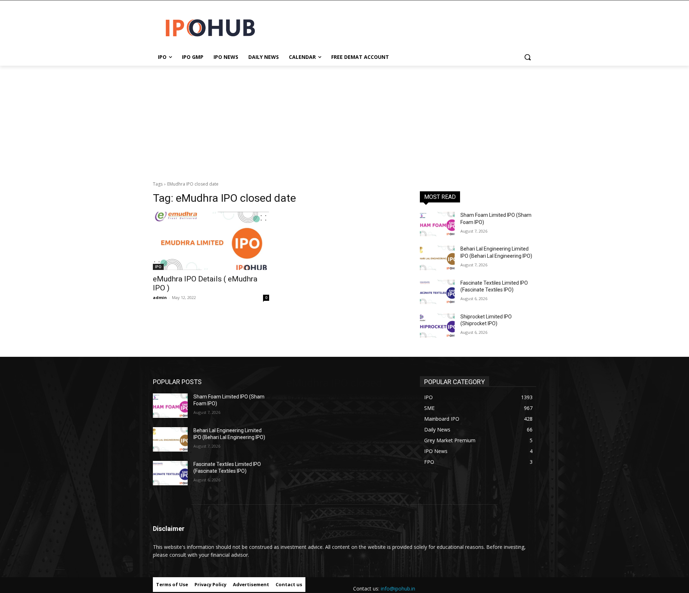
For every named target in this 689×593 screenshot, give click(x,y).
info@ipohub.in (398, 588)
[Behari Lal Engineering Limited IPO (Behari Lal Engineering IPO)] (437, 258)
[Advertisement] (344, 119)
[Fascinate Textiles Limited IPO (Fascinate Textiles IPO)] (437, 292)
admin (160, 297)
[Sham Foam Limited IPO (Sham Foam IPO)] (437, 224)
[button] (527, 57)
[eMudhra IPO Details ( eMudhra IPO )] (211, 241)
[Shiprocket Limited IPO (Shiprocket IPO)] (437, 325)
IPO (158, 266)
